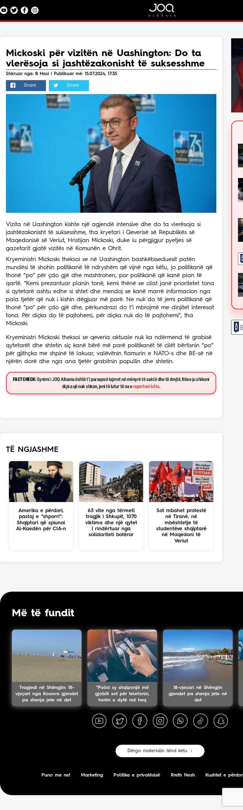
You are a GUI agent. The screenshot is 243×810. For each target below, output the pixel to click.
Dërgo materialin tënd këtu (157, 751)
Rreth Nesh (183, 775)
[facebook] (140, 721)
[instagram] (160, 721)
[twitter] (119, 721)
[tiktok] (201, 721)
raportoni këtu (146, 387)
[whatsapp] (180, 721)
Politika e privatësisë (136, 775)
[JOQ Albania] (166, 12)
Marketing (92, 775)
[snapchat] (221, 721)
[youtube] (99, 721)
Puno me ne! (55, 775)
